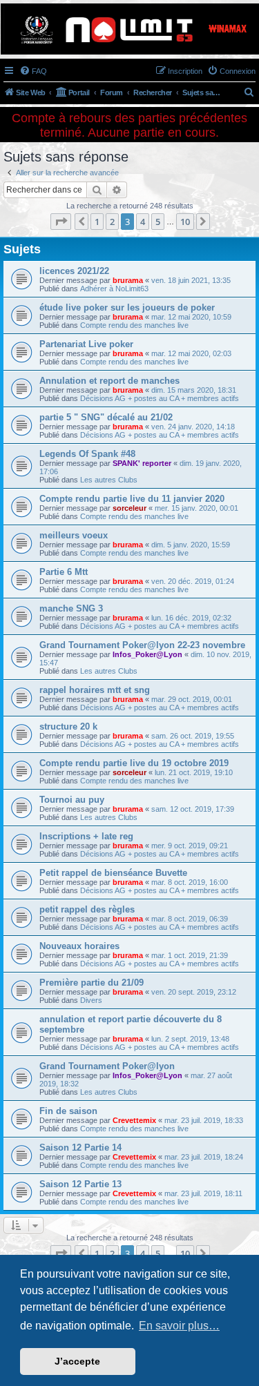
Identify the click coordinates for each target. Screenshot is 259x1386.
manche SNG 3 (71, 608)
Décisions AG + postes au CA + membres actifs (159, 398)
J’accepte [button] (77, 1361)
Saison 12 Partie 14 (80, 1147)
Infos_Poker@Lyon (147, 654)
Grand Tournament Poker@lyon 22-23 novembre (142, 645)
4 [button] (142, 221)
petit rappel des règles (87, 909)
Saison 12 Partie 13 (80, 1184)
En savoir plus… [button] (179, 1325)
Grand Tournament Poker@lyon (107, 1066)
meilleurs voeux (73, 535)
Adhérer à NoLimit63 (114, 288)
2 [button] (112, 221)
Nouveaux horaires (79, 946)
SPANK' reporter (142, 463)
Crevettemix (134, 1120)
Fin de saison (68, 1111)
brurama (128, 280)
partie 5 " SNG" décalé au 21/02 (106, 417)
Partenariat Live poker (86, 344)
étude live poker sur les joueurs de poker (127, 307)
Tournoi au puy (71, 799)
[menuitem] (33, 71)
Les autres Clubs (108, 480)
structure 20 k (68, 726)
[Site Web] (129, 29)
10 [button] (185, 221)
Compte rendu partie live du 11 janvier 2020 (131, 499)
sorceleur (129, 508)
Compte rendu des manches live (134, 325)
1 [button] (97, 221)
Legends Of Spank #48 (87, 454)
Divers (91, 1000)
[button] (60, 221)
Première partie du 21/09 (91, 982)
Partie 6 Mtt (63, 572)
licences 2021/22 (74, 271)
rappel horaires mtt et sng (94, 690)
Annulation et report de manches (109, 380)
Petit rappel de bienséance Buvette (113, 873)
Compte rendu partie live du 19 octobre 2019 (134, 763)
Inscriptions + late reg (86, 836)
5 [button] (157, 221)
